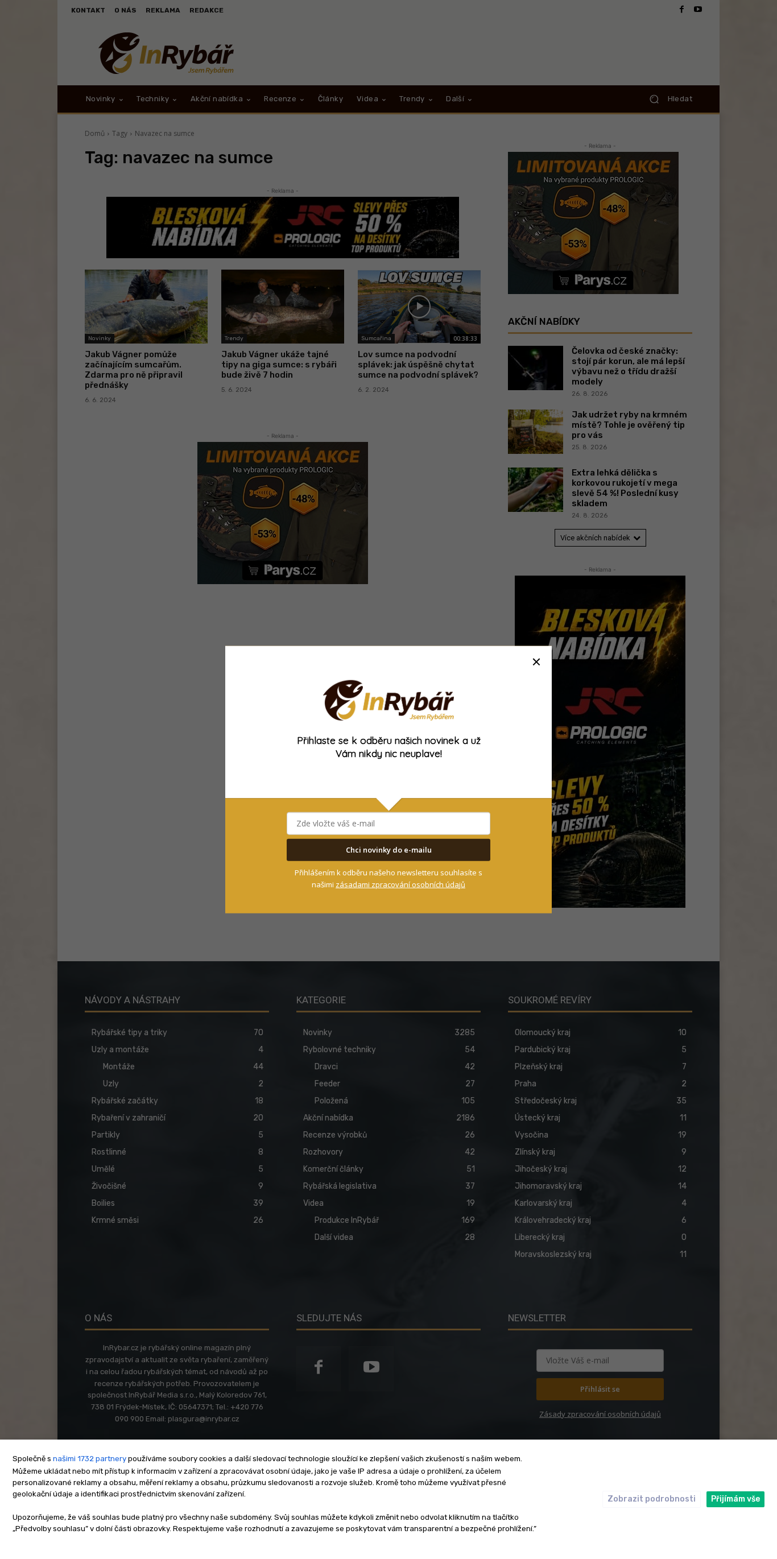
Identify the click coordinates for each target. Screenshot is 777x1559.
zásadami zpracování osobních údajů (400, 884)
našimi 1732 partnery (89, 1458)
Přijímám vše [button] (735, 1499)
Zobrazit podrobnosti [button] (651, 1499)
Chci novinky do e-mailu (389, 850)
